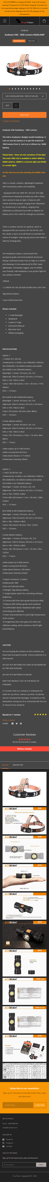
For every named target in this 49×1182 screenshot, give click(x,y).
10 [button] (36, 88)
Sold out (24, 115)
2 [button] (12, 88)
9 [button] (33, 88)
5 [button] (21, 88)
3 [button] (15, 88)
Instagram (9, 1143)
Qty (7, 105)
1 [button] (9, 88)
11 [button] (39, 88)
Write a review (9, 720)
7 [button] (27, 88)
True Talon (16, 1176)
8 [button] (30, 88)
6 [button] (24, 88)
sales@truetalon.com (10, 1128)
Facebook (9, 1139)
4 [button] (18, 88)
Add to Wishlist (12, 121)
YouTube (9, 1146)
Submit (41, 1165)
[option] (24, 66)
